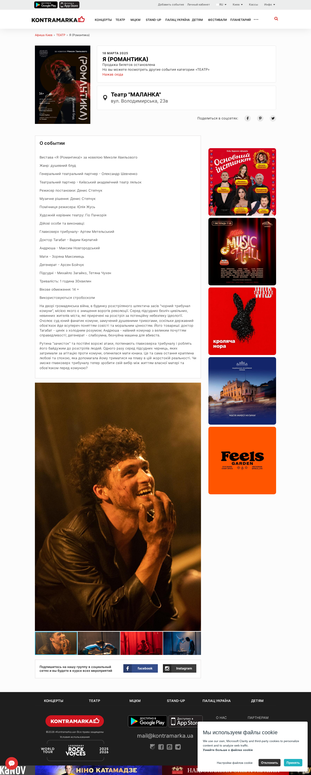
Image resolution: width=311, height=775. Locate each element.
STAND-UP (152, 20)
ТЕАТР (119, 20)
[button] (197, 386)
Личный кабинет (198, 4)
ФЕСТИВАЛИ (215, 20)
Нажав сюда (112, 74)
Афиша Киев (43, 35)
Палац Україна (174, 20)
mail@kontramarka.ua (165, 735)
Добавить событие (171, 4)
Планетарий (238, 20)
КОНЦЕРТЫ (101, 20)
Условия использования (75, 736)
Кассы (253, 4)
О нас (221, 717)
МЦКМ (134, 20)
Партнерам (258, 717)
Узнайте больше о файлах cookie (228, 750)
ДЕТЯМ (196, 20)
